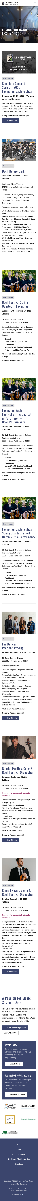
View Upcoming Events (16, 1028)
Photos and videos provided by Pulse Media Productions (19, 1189)
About (19, 1145)
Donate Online (15, 1064)
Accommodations (19, 1154)
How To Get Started (17, 1095)
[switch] (35, 3)
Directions (19, 1164)
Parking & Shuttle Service (19, 1159)
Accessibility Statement (19, 1184)
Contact (19, 1149)
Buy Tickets (13, 121)
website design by (18, 1195)
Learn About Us (10, 1033)
